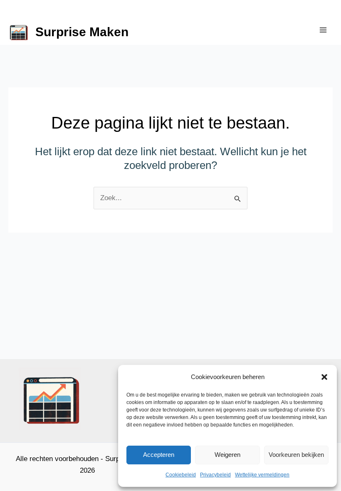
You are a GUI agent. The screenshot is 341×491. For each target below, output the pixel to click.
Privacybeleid (215, 475)
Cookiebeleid (181, 475)
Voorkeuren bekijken (296, 454)
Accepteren (158, 454)
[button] (324, 377)
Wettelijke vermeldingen (262, 475)
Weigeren (227, 454)
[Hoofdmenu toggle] (323, 30)
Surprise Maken (81, 32)
